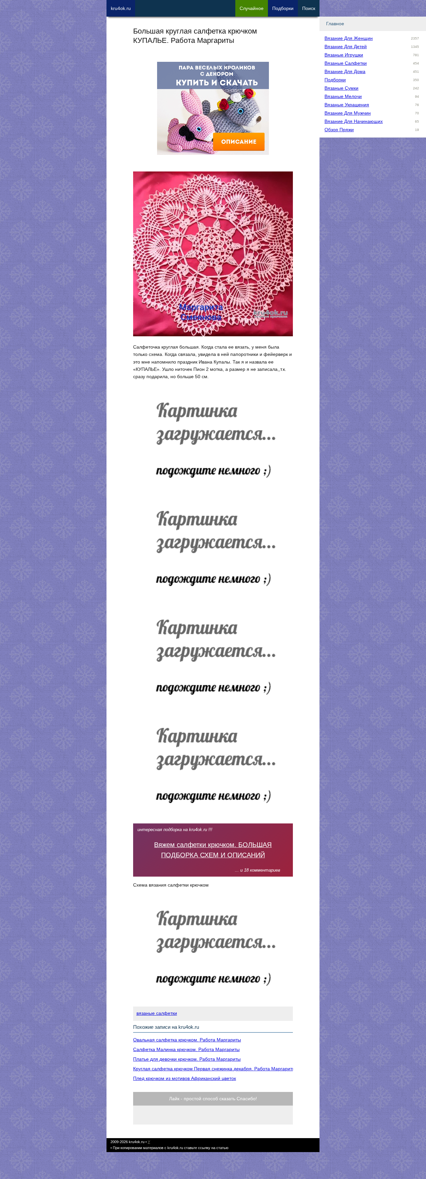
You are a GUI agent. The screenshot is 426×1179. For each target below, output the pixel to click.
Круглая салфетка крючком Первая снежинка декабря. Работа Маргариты (214, 1068)
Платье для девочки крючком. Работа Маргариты (187, 1059)
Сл (252, 8)
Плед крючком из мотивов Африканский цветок (184, 1078)
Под (283, 8)
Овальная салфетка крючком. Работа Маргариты (187, 1039)
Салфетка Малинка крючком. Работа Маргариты (186, 1049)
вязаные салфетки (156, 1013)
